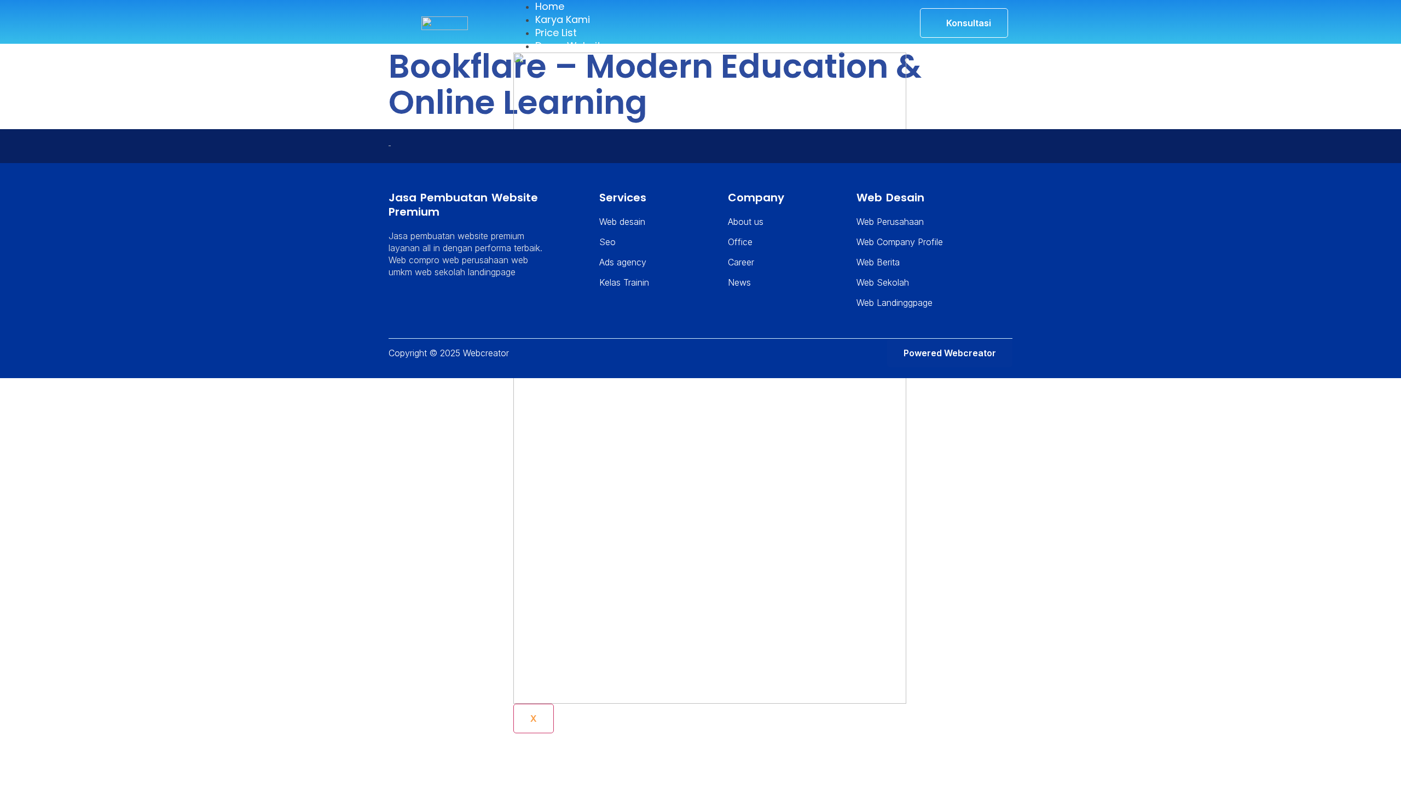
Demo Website (571, 46)
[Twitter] (413, 305)
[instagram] (443, 305)
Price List (556, 32)
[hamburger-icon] (886, 13)
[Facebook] (428, 305)
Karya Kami (562, 19)
